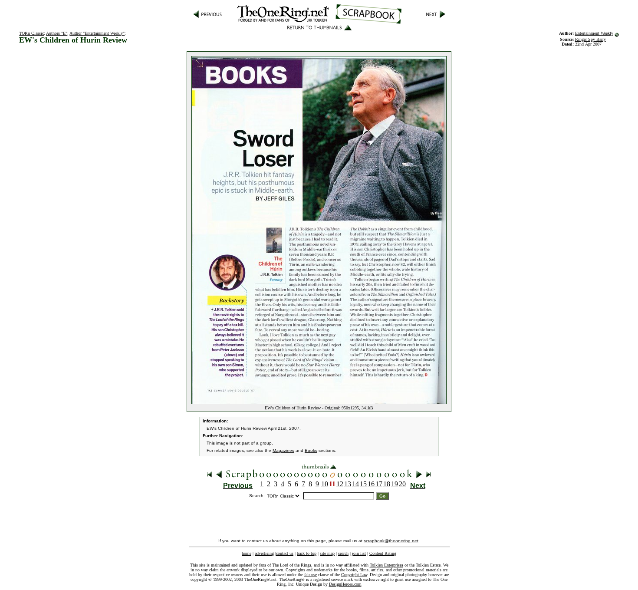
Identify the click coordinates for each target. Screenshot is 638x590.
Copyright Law (354, 574)
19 (394, 484)
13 (347, 484)
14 (355, 484)
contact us (284, 553)
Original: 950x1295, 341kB (349, 407)
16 (371, 484)
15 (363, 484)
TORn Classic (31, 33)
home (246, 553)
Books (311, 450)
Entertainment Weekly (594, 33)
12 (339, 484)
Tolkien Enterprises (386, 565)
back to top (306, 553)
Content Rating (382, 553)
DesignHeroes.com (345, 584)
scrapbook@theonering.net (391, 540)
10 (324, 484)
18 (386, 484)
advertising (264, 553)
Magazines (283, 450)
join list (359, 553)
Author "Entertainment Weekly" (97, 33)
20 (402, 484)
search (343, 553)
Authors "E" (56, 33)
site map (327, 553)
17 (378, 484)
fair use (310, 574)
